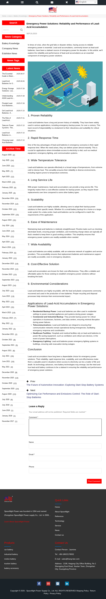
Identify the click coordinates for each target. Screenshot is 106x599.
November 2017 (8, 421)
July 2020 (5, 399)
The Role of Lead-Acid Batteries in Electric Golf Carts (6, 119)
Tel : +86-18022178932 (64, 554)
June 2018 (6, 410)
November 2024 (8, 204)
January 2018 (7, 416)
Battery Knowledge (20, 16)
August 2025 (7, 155)
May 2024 (5, 236)
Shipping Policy (82, 591)
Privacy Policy (55, 593)
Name (31, 442)
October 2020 (7, 383)
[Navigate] (22, 3)
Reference (59, 516)
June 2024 (6, 231)
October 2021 (7, 340)
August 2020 (7, 394)
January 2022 (7, 329)
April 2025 (6, 176)
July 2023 (5, 291)
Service (58, 526)
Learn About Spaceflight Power (16, 522)
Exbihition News (9, 53)
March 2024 (6, 247)
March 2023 (6, 312)
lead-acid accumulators (71, 53)
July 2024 (5, 225)
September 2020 (8, 389)
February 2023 (7, 318)
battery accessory (11, 568)
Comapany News (10, 48)
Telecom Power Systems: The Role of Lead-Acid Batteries (8, 126)
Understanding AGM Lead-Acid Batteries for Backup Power (8, 97)
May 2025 (5, 171)
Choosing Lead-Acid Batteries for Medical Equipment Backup (8, 141)
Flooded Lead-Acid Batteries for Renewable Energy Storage (8, 104)
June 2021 (6, 361)
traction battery (10, 563)
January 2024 (7, 258)
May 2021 (5, 367)
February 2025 (7, 187)
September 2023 (8, 280)
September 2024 (8, 215)
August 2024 (7, 220)
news (10, 16)
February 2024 (7, 253)
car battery (8, 550)
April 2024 (6, 242)
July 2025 (5, 160)
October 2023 (7, 274)
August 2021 (7, 350)
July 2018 (5, 405)
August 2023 (7, 285)
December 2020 (8, 372)
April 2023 (6, 307)
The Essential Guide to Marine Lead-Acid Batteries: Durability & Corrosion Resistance (8, 75)
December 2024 (8, 198)
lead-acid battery (38, 367)
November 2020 (8, 378)
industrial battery (11, 554)
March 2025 (6, 182)
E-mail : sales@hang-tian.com (67, 559)
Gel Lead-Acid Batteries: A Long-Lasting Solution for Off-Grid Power (8, 112)
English (82, 2)
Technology (59, 521)
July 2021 (5, 356)
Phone (31, 467)
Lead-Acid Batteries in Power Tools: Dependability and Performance (8, 134)
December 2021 (8, 334)
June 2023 (6, 296)
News (57, 530)
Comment (33, 417)
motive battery (10, 559)
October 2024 (7, 209)
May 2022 (5, 323)
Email (32, 454)
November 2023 (8, 269)
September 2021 (8, 345)
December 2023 (8, 263)
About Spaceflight (62, 512)
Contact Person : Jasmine (65, 550)
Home (4, 16)
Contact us (59, 535)
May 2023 (5, 302)
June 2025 (6, 166)
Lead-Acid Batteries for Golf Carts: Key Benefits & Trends (8, 82)
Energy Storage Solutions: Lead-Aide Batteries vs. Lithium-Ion (8, 90)
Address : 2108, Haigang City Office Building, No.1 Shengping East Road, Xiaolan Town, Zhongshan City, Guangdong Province (75, 566)
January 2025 (7, 193)
